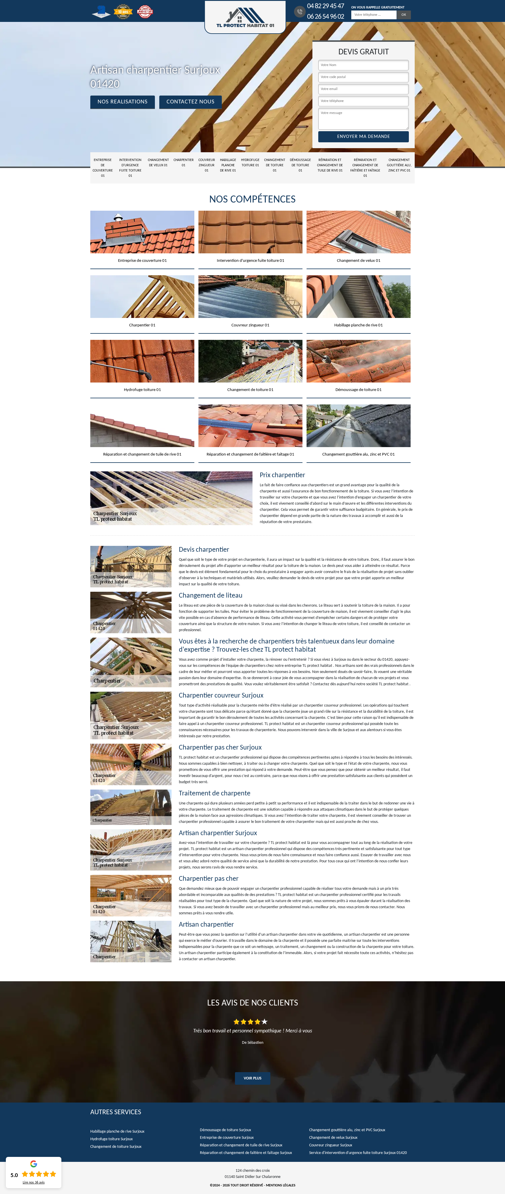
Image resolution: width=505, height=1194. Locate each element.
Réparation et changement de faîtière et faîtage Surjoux (246, 1153)
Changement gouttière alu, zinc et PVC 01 (399, 165)
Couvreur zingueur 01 (206, 165)
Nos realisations (123, 102)
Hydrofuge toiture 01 (250, 162)
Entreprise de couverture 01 (103, 168)
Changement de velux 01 (158, 162)
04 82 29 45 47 (325, 6)
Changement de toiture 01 (274, 165)
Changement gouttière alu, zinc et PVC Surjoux (347, 1130)
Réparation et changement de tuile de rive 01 (330, 165)
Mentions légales (280, 1185)
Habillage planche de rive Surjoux (117, 1131)
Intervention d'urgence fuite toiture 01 (130, 168)
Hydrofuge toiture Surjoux (111, 1139)
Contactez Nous (191, 102)
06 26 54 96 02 (325, 16)
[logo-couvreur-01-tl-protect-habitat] (245, 17)
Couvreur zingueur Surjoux (330, 1145)
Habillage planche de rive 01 (228, 165)
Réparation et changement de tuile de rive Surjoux (241, 1145)
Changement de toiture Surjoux (115, 1147)
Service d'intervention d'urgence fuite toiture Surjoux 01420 (358, 1153)
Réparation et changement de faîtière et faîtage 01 (365, 168)
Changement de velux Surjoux (333, 1138)
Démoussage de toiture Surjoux (225, 1130)
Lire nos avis (34, 1182)
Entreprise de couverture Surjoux (227, 1138)
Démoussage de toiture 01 (300, 165)
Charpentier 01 (184, 162)
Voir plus (253, 1078)
